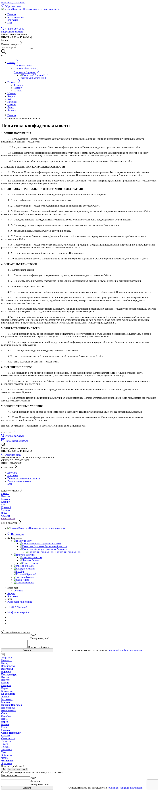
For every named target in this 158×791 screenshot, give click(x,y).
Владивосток (8, 666)
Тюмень (5, 746)
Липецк (5, 696)
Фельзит (5, 515)
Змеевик (5, 510)
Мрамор (5, 499)
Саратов (5, 735)
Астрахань (6, 657)
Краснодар (6, 691)
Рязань (4, 727)
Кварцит (5, 501)
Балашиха (6, 660)
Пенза (4, 719)
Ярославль (6, 763)
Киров (4, 688)
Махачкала (6, 699)
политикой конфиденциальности (125, 650)
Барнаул (5, 663)
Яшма (4, 513)
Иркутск (5, 680)
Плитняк (5, 496)
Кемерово (6, 685)
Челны (4, 758)
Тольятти (6, 741)
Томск (4, 744)
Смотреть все (8, 518)
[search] (31, 48)
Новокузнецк (8, 707)
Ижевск (5, 677)
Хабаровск (6, 755)
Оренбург (6, 716)
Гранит (5, 493)
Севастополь (8, 738)
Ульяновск (6, 749)
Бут (3, 504)
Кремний (6, 507)
